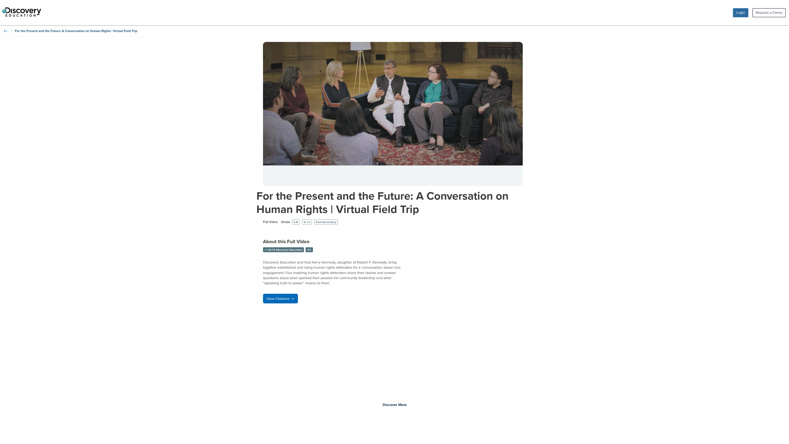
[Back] (6, 31)
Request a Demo (769, 12)
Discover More (395, 405)
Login (740, 12)
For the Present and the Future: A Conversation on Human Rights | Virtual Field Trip (382, 202)
